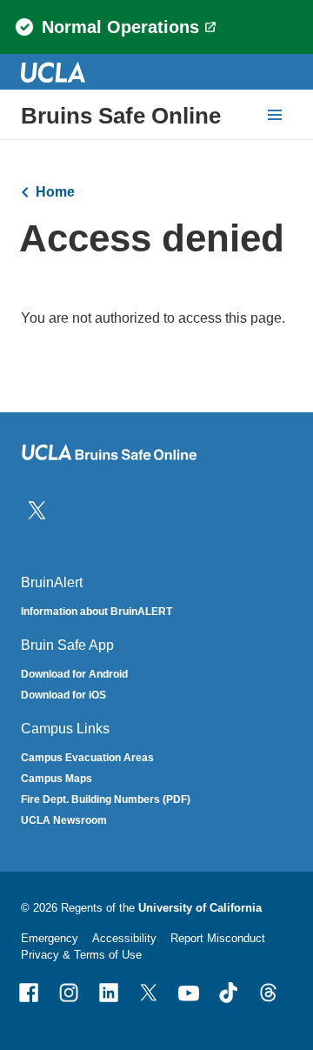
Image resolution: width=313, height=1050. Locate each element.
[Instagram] (69, 993)
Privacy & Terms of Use (81, 954)
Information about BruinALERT (96, 611)
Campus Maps (56, 778)
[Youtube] (189, 993)
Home (55, 191)
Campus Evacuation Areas (87, 758)
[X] (149, 993)
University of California (200, 907)
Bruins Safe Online (121, 115)
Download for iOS (63, 695)
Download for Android (74, 674)
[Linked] (109, 993)
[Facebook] (29, 993)
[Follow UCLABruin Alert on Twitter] (37, 508)
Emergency (49, 938)
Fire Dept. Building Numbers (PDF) (105, 799)
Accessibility (124, 938)
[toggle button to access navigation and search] (274, 114)
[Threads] (269, 993)
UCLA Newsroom (64, 820)
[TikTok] (229, 993)
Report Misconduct (217, 938)
